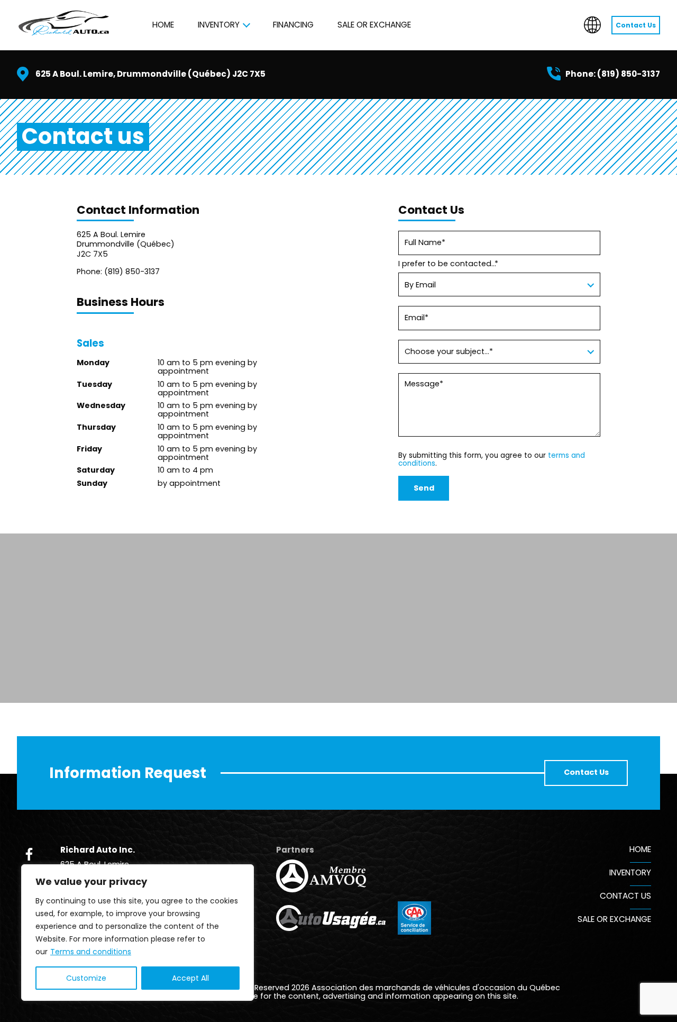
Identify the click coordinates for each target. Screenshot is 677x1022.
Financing (293, 24)
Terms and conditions (90, 951)
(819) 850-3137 (628, 73)
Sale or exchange (374, 24)
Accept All (190, 978)
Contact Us (636, 25)
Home (163, 24)
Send (424, 488)
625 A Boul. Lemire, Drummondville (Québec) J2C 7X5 (150, 73)
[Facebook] (29, 854)
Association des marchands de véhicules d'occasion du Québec (436, 987)
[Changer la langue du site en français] (592, 24)
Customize (86, 978)
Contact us (625, 895)
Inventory (219, 24)
